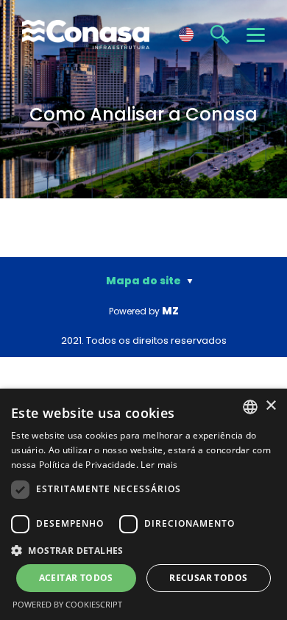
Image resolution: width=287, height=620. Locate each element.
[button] (143, 549)
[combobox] (250, 407)
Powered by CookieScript (67, 604)
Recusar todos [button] (208, 578)
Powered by (144, 311)
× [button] (270, 405)
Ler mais (159, 464)
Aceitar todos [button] (76, 578)
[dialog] (143, 504)
